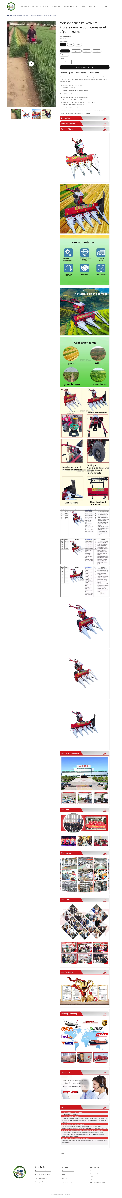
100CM (70, 44)
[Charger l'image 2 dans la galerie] (36, 114)
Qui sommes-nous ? (68, 1171)
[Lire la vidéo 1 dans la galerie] (16, 114)
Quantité (62, 58)
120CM (78, 44)
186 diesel (64, 54)
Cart (91, 1179)
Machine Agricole (57, 1194)
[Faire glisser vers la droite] (54, 114)
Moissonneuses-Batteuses (42, 1174)
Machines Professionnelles (43, 1171)
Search (92, 1171)
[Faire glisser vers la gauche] (9, 114)
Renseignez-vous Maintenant (85, 67)
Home (10, 15)
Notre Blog (65, 1178)
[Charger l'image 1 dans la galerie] (26, 114)
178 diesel (97, 51)
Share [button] (62, 1153)
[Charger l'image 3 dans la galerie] (46, 114)
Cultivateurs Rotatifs (41, 1178)
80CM (62, 44)
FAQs (63, 1174)
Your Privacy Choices (95, 1174)
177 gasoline (76, 51)
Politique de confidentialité (97, 1182)
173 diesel (87, 51)
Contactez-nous (67, 1182)
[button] (27, 6)
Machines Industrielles (41, 1182)
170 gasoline (65, 51)
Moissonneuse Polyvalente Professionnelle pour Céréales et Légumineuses (35, 15)
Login (91, 1176)
